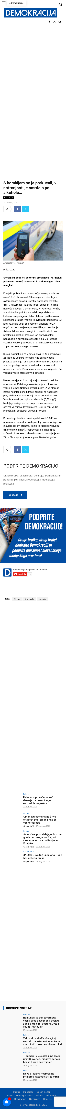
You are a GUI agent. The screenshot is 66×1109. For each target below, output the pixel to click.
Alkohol (17, 599)
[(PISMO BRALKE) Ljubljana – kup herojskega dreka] (12, 857)
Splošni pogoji (43, 1091)
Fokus (25, 794)
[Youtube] (59, 22)
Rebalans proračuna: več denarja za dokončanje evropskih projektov (38, 800)
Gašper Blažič (28, 826)
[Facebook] (49, 22)
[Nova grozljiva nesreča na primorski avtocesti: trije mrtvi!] (12, 1076)
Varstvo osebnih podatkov (19, 1095)
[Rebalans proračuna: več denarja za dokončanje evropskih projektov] (12, 799)
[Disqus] (33, 651)
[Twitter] (54, 22)
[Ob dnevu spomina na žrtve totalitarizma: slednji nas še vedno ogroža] (12, 819)
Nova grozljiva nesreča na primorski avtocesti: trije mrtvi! (41, 1075)
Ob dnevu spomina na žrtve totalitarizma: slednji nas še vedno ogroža (40, 819)
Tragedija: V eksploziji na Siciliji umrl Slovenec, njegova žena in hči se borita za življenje (42, 1059)
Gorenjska (29, 599)
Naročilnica (34, 1099)
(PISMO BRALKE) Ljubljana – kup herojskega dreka (42, 857)
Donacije (47, 1099)
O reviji (16, 1091)
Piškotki (39, 1095)
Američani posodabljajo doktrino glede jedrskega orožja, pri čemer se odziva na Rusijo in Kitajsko (42, 839)
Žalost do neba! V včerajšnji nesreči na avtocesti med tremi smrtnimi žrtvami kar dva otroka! (42, 1041)
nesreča (42, 599)
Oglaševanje (20, 1099)
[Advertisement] (33, 101)
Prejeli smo (28, 852)
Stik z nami (51, 1095)
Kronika (8, 197)
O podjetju (28, 1091)
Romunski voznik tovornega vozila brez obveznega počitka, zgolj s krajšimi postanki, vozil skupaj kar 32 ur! (41, 1022)
